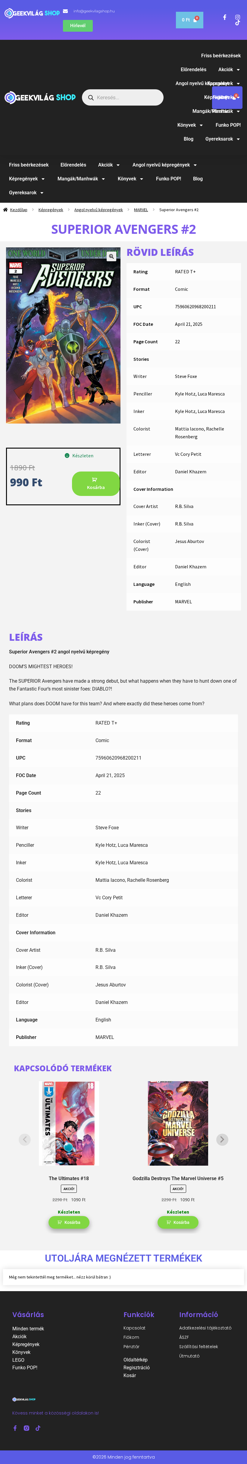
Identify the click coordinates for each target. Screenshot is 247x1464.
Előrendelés (193, 69)
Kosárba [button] (72, 1222)
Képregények (218, 97)
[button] (111, 256)
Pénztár (131, 1347)
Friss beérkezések (221, 56)
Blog (188, 139)
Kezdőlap (18, 209)
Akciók (225, 69)
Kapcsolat (134, 1328)
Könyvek (186, 125)
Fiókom (131, 1337)
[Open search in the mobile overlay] (123, 97)
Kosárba (96, 487)
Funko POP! (228, 125)
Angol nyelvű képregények (204, 83)
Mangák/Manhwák (212, 111)
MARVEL (141, 209)
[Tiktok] (38, 1428)
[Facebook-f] (15, 1428)
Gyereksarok (219, 139)
